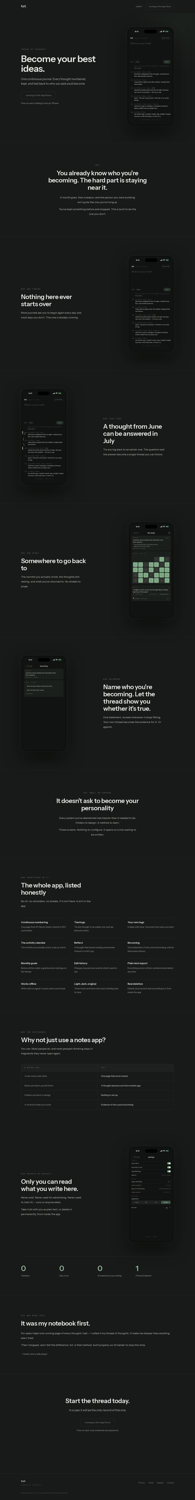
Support (160, 1483)
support (139, 6)
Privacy (142, 1483)
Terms (151, 1483)
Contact (170, 1483)
